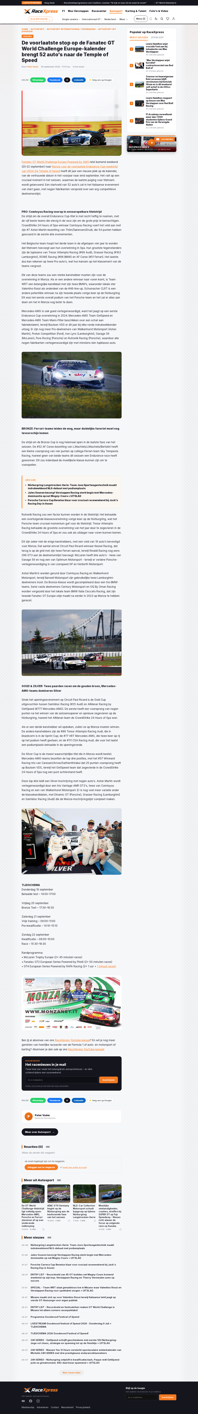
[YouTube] (23, 1401)
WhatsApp (37, 80)
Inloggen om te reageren (41, 1167)
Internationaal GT (92, 19)
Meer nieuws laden (72, 1372)
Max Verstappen (78, 11)
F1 (63, 11)
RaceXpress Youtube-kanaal (72, 1040)
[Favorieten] (167, 18)
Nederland (110, 19)
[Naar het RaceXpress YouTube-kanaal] (151, 143)
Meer (123, 19)
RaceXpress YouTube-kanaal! (86, 1049)
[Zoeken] (162, 18)
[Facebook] (30, 1401)
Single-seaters (71, 19)
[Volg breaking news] (150, 18)
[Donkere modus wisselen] (156, 18)
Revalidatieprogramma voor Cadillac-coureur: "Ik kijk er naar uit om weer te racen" (63, 3)
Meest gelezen (139, 37)
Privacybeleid (83, 1407)
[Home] (40, 11)
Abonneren (167, 139)
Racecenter (99, 11)
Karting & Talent (135, 11)
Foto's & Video (158, 11)
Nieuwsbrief (67, 1407)
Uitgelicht (157, 37)
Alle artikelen (40, 19)
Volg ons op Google (102, 80)
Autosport (116, 11)
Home (25, 29)
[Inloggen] (173, 18)
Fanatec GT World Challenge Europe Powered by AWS (55, 162)
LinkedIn (78, 80)
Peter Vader (32, 66)
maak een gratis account (74, 1167)
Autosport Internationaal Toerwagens (71, 29)
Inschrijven (108, 1080)
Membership (28, 1407)
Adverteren (42, 1407)
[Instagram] (38, 1401)
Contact (55, 1407)
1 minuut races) (106, 966)
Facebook (55, 80)
